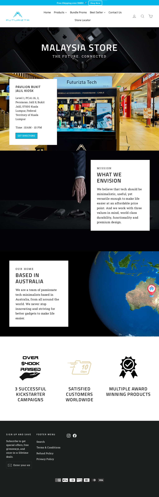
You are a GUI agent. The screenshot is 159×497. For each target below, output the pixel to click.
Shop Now (95, 2)
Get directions (26, 135)
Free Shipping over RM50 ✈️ (72, 2)
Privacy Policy (45, 459)
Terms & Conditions (48, 447)
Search (40, 441)
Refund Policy (45, 453)
